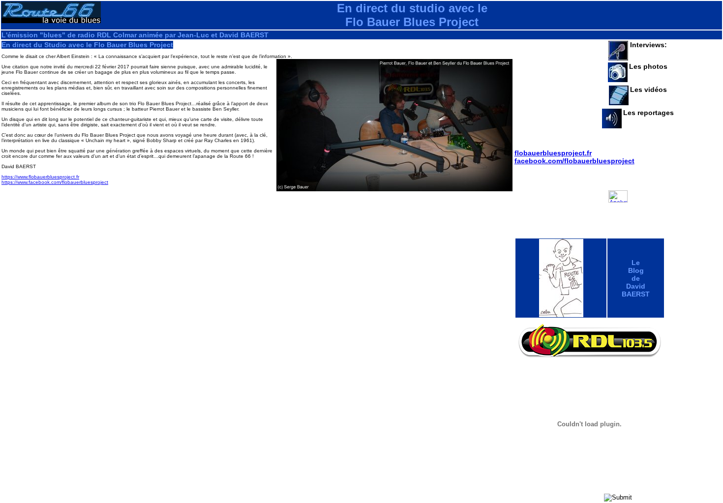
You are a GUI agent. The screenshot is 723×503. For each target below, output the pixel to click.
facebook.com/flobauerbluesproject (574, 161)
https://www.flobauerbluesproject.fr (40, 176)
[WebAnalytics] (617, 213)
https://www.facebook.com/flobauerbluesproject (54, 182)
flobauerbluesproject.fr (553, 153)
